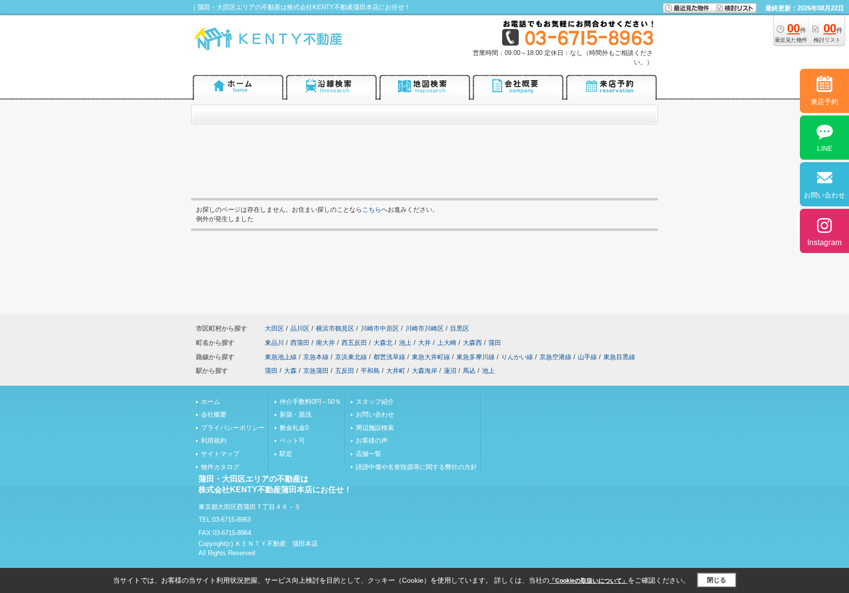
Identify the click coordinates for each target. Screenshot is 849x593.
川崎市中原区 (380, 328)
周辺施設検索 (375, 427)
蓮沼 (450, 370)
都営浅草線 (389, 357)
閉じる (716, 580)
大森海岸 (424, 370)
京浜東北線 (351, 357)
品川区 (300, 328)
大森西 (472, 342)
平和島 (370, 370)
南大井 (325, 342)
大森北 (383, 342)
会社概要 (213, 414)
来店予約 (824, 102)
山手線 (587, 357)
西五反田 (354, 342)
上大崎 (446, 342)
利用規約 (213, 440)
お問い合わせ (375, 414)
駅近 (286, 453)
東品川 (274, 342)
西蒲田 (300, 342)
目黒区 (459, 328)
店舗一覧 (368, 453)
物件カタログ (220, 467)
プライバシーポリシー (233, 427)
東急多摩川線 (475, 357)
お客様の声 (372, 440)
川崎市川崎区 (424, 328)
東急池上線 (281, 357)
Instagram (824, 242)
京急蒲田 (316, 370)
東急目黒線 (619, 357)
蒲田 (494, 342)
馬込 (469, 370)
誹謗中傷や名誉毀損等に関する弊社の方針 (416, 467)
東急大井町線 (431, 357)
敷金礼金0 (294, 427)
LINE (824, 148)
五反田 (344, 370)
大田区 (274, 328)
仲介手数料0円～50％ (310, 401)
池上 (405, 342)
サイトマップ (220, 453)
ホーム (210, 401)
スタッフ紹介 (375, 401)
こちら (371, 209)
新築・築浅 (295, 414)
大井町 (395, 370)
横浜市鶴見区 (335, 328)
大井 (424, 342)
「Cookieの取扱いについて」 (588, 580)
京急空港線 (555, 357)
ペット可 (292, 440)
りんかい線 (517, 357)
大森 (290, 370)
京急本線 (316, 357)
